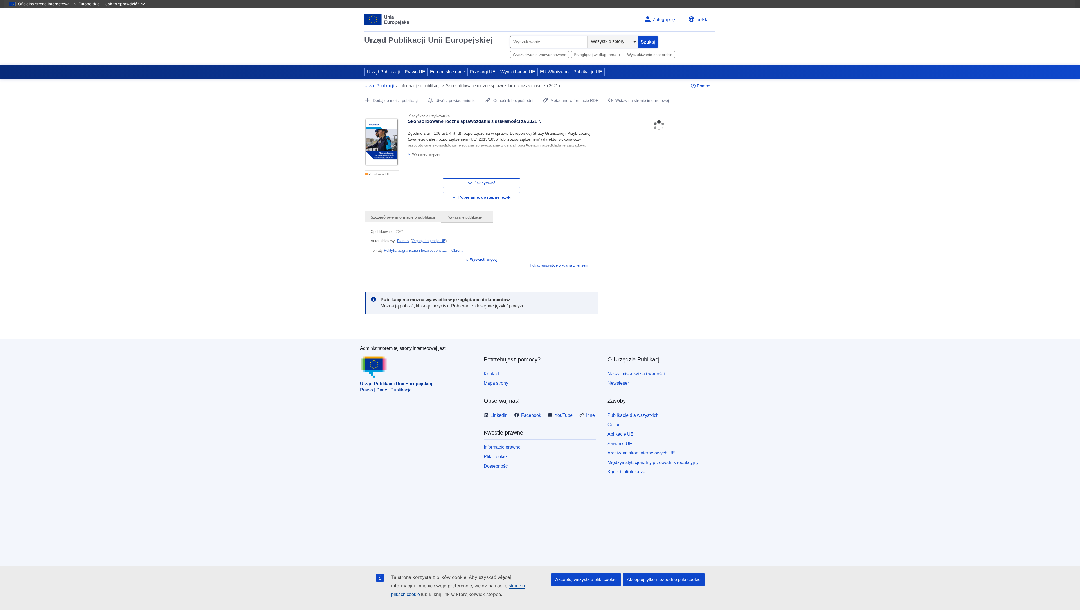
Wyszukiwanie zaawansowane (539, 54)
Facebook (531, 415)
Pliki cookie (495, 456)
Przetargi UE (483, 71)
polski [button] (702, 19)
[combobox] (548, 42)
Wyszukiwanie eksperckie (649, 54)
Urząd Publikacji (383, 71)
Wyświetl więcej (484, 259)
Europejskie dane (447, 71)
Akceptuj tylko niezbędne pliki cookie (664, 579)
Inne (590, 415)
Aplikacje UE (621, 434)
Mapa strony (496, 383)
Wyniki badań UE (517, 71)
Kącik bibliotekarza (626, 471)
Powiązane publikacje (465, 217)
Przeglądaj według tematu (597, 54)
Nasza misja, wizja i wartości (636, 374)
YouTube (564, 415)
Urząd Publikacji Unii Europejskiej (428, 40)
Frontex (403, 241)
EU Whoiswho (554, 71)
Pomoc (703, 86)
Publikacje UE (587, 71)
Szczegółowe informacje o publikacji (403, 217)
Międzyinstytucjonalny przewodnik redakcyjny (653, 462)
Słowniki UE (620, 443)
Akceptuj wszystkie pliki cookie (586, 579)
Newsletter (618, 383)
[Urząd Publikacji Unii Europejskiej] (386, 19)
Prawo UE (415, 71)
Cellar (614, 424)
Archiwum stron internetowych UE (641, 453)
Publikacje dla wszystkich (633, 415)
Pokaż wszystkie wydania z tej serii (559, 265)
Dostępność (496, 466)
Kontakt (491, 374)
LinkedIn (499, 415)
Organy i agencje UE (429, 241)
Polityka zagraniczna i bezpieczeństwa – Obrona (423, 250)
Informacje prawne (502, 447)
